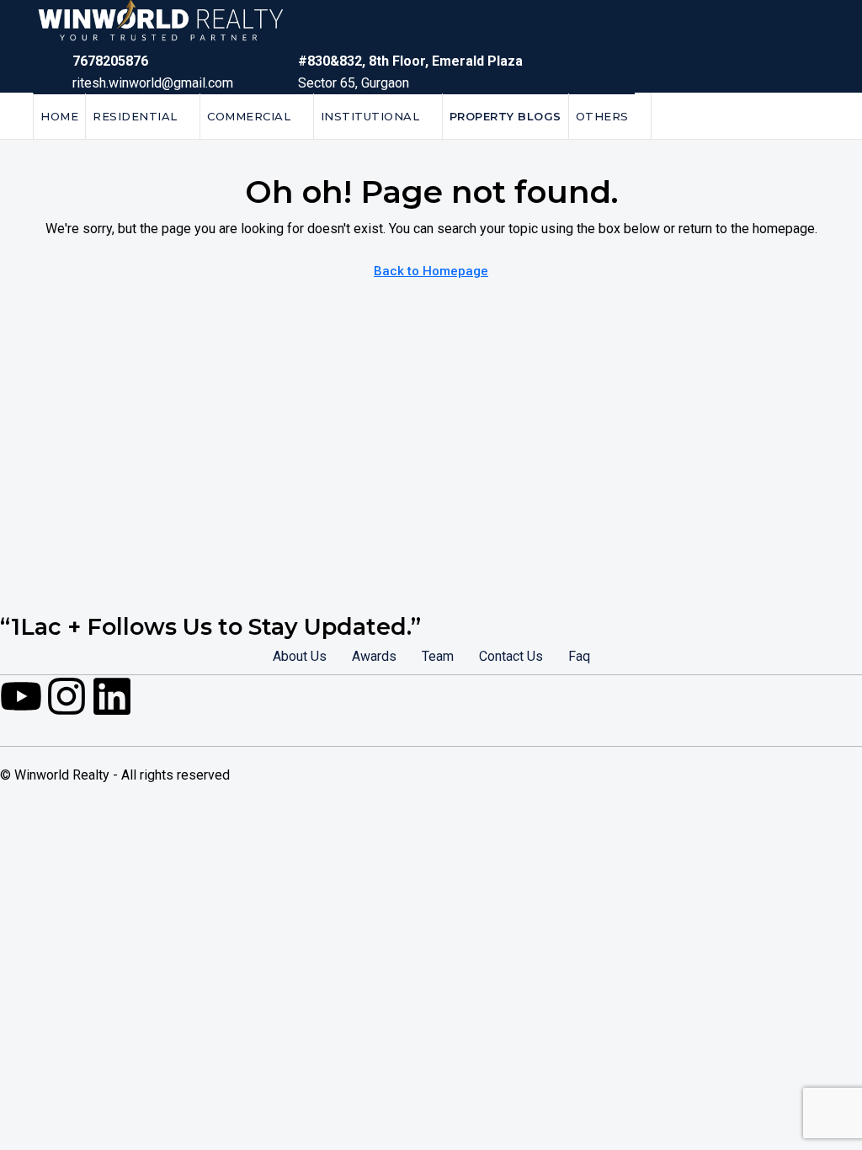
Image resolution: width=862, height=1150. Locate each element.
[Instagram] (66, 696)
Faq (579, 656)
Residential (135, 116)
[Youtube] (21, 696)
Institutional (370, 116)
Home (59, 116)
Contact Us (511, 656)
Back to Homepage (431, 271)
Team (438, 656)
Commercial (248, 116)
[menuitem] (803, 116)
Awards (374, 656)
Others (602, 116)
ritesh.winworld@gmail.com (152, 83)
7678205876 (110, 61)
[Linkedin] (112, 696)
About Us (300, 656)
